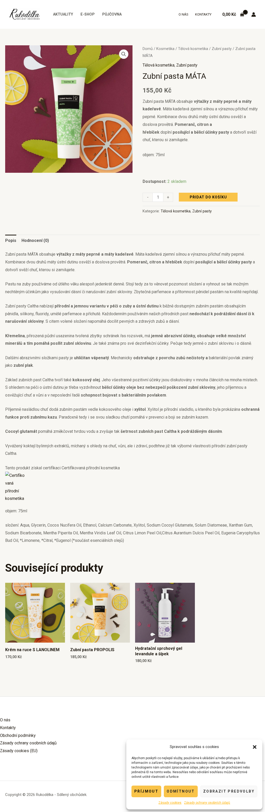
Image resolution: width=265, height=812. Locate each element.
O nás (183, 14)
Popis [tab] (10, 240)
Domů (148, 48)
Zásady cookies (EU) (19, 750)
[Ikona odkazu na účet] (253, 14)
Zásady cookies (169, 802)
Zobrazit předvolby (228, 791)
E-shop (87, 14)
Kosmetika (165, 48)
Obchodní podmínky (18, 735)
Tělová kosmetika (193, 48)
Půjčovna (112, 14)
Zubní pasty (222, 48)
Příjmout (146, 791)
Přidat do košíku (208, 197)
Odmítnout (181, 791)
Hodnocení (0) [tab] (35, 240)
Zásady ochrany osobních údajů (207, 802)
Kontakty (203, 14)
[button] (254, 747)
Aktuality (63, 14)
